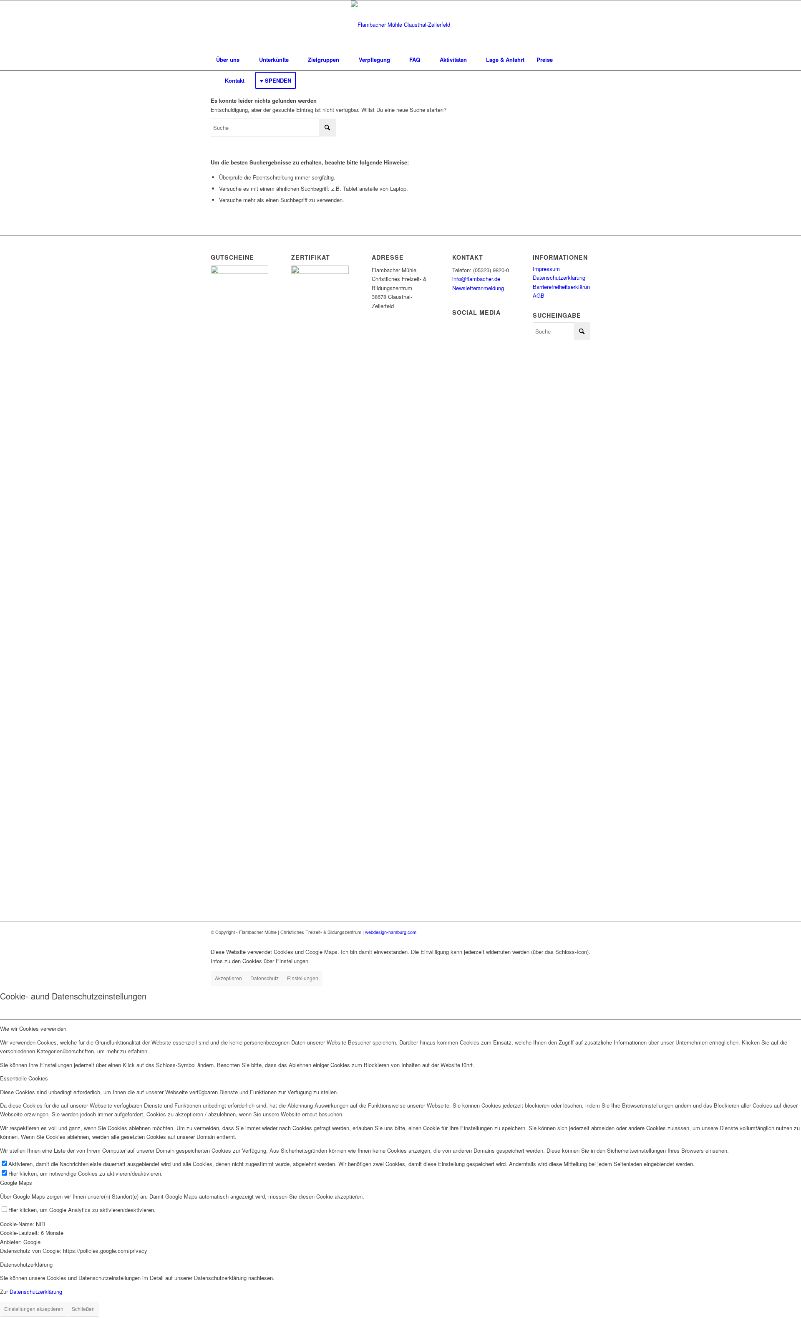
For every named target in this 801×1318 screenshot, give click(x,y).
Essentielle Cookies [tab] (24, 1078)
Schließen (83, 1308)
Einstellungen (302, 978)
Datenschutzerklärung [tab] (26, 1264)
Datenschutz (264, 978)
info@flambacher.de (476, 279)
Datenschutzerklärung (559, 277)
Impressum (546, 269)
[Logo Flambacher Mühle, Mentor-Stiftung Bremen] (400, 24)
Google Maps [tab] (16, 1182)
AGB (538, 295)
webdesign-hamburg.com (390, 931)
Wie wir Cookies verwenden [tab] (33, 1028)
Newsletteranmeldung (478, 288)
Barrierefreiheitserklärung (563, 287)
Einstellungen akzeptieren (33, 1308)
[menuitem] (228, 59)
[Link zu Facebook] (584, 932)
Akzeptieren (228, 978)
